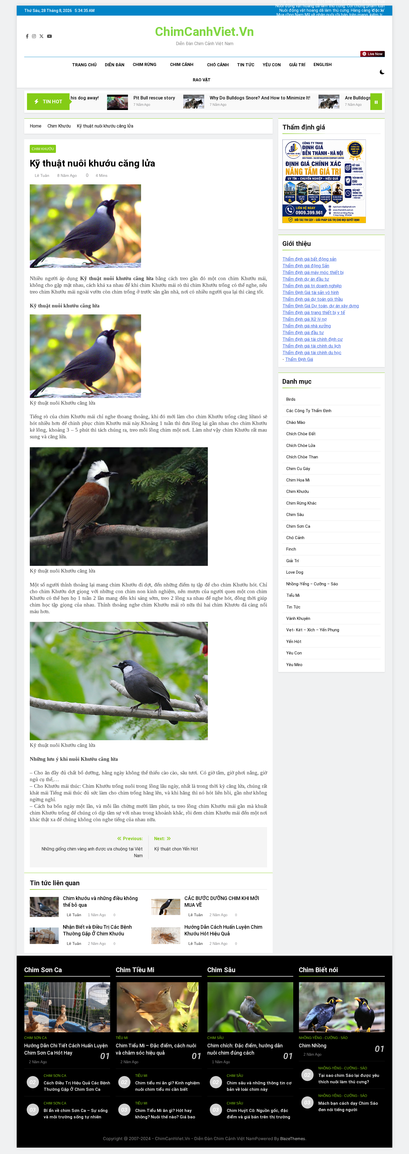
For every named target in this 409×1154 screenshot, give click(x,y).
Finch (291, 549)
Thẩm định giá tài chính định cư (312, 339)
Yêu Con (272, 64)
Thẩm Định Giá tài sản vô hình (310, 292)
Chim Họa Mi (298, 480)
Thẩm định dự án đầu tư (305, 279)
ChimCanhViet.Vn (204, 31)
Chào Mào (295, 422)
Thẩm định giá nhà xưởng (306, 326)
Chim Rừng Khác (301, 503)
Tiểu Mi (293, 595)
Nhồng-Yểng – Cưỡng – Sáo (312, 583)
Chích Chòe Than (302, 456)
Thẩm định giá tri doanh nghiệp (312, 285)
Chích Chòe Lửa (300, 445)
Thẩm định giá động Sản (305, 265)
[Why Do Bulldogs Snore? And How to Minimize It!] (133, 102)
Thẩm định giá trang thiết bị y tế (313, 312)
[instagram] (34, 36)
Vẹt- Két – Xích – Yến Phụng (312, 629)
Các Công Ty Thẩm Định (308, 410)
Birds (290, 399)
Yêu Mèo (294, 664)
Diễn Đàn (114, 64)
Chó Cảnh (218, 64)
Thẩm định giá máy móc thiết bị (313, 272)
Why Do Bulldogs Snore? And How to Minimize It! (200, 98)
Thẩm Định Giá (299, 359)
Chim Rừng (144, 64)
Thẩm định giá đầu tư (303, 332)
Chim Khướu (43, 149)
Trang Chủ (84, 64)
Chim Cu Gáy (298, 468)
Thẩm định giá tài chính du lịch (311, 346)
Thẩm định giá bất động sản (309, 259)
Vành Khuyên (298, 618)
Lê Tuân (42, 175)
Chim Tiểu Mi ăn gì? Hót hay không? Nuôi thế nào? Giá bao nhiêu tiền (165, 1117)
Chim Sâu (295, 514)
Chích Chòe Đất (301, 433)
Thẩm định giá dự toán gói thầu (312, 299)
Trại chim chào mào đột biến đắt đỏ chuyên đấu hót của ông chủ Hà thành (332, 19)
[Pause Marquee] (376, 101)
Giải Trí (297, 64)
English (323, 64)
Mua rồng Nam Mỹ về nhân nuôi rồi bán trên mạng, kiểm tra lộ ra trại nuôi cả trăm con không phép (331, 15)
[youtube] (49, 36)
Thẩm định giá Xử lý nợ (304, 319)
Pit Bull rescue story (94, 98)
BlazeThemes (292, 1138)
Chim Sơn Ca (298, 526)
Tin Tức (245, 64)
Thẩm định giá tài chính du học (311, 352)
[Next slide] (381, 10)
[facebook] (27, 36)
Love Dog (294, 572)
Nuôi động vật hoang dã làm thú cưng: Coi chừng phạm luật (330, 6)
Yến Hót (293, 641)
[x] (41, 36)
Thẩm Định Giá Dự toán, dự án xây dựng (320, 306)
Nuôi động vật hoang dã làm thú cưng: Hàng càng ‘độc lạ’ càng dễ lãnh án (332, 10)
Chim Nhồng (312, 1045)
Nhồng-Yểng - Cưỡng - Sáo (323, 1038)
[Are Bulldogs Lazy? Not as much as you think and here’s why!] (268, 102)
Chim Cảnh (181, 64)
